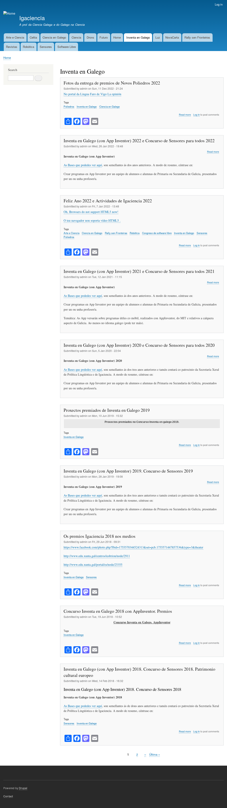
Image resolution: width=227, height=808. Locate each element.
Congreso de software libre (157, 233)
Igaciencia (32, 18)
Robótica (28, 47)
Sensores (46, 47)
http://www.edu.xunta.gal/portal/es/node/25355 (93, 564)
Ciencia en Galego (54, 37)
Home (117, 37)
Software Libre (66, 47)
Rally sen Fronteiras (197, 37)
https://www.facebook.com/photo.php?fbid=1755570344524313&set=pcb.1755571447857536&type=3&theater (133, 547)
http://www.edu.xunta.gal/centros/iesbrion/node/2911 (97, 556)
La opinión (114, 94)
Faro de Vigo (98, 94)
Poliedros (69, 106)
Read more (185, 114)
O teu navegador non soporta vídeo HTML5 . (92, 220)
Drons (90, 37)
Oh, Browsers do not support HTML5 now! (91, 212)
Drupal (23, 788)
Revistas (11, 47)
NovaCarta (172, 37)
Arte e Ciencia (15, 37)
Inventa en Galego (138, 37)
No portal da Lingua (76, 94)
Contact (8, 796)
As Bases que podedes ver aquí (83, 165)
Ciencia (76, 37)
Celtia (33, 37)
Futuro (104, 37)
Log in (219, 4)
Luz (157, 37)
